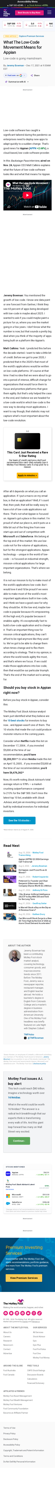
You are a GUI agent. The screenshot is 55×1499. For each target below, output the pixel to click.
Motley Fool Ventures (12, 1404)
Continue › (19, 1140)
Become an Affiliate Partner (15, 1413)
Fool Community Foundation (15, 1409)
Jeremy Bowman (15, 65)
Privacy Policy (9, 1433)
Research (7, 1341)
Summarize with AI (17, 82)
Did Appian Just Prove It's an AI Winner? (33, 871)
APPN (33, 148)
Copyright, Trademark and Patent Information (23, 1450)
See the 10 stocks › (19, 820)
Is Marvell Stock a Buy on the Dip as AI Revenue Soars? (35, 908)
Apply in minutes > (27, 475)
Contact (6, 1349)
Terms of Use (9, 1428)
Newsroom (8, 1345)
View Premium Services (24, 1277)
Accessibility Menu (27, 1)
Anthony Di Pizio (40, 890)
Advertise (7, 1353)
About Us (7, 1332)
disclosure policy (39, 1064)
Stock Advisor (39, 1337)
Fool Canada (8, 1375)
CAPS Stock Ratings (36, 1370)
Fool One (37, 1353)
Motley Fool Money (41, 1358)
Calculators (32, 1379)
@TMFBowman (36, 1038)
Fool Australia (9, 1370)
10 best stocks (16, 720)
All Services (38, 1332)
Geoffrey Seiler (40, 903)
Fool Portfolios (39, 1349)
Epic (35, 1341)
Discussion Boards (35, 1375)
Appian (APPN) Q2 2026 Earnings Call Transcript (34, 860)
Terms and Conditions (13, 1456)
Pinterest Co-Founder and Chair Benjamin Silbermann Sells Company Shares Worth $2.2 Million (35, 883)
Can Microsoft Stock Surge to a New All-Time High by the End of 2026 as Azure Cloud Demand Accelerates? (35, 920)
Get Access (10, 1189)
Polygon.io (36, 1322)
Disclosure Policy (10, 1439)
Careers (6, 1337)
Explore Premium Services (31, 36)
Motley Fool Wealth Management (18, 1400)
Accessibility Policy (11, 1445)
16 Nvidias (14, 1097)
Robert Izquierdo (40, 877)
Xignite (25, 1322)
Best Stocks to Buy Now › (29, 13)
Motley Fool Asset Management (17, 1396)
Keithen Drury (39, 914)
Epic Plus (37, 1345)
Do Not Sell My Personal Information (19, 1462)
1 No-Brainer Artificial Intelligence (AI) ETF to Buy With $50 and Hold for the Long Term (34, 896)
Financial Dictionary (35, 1383)
